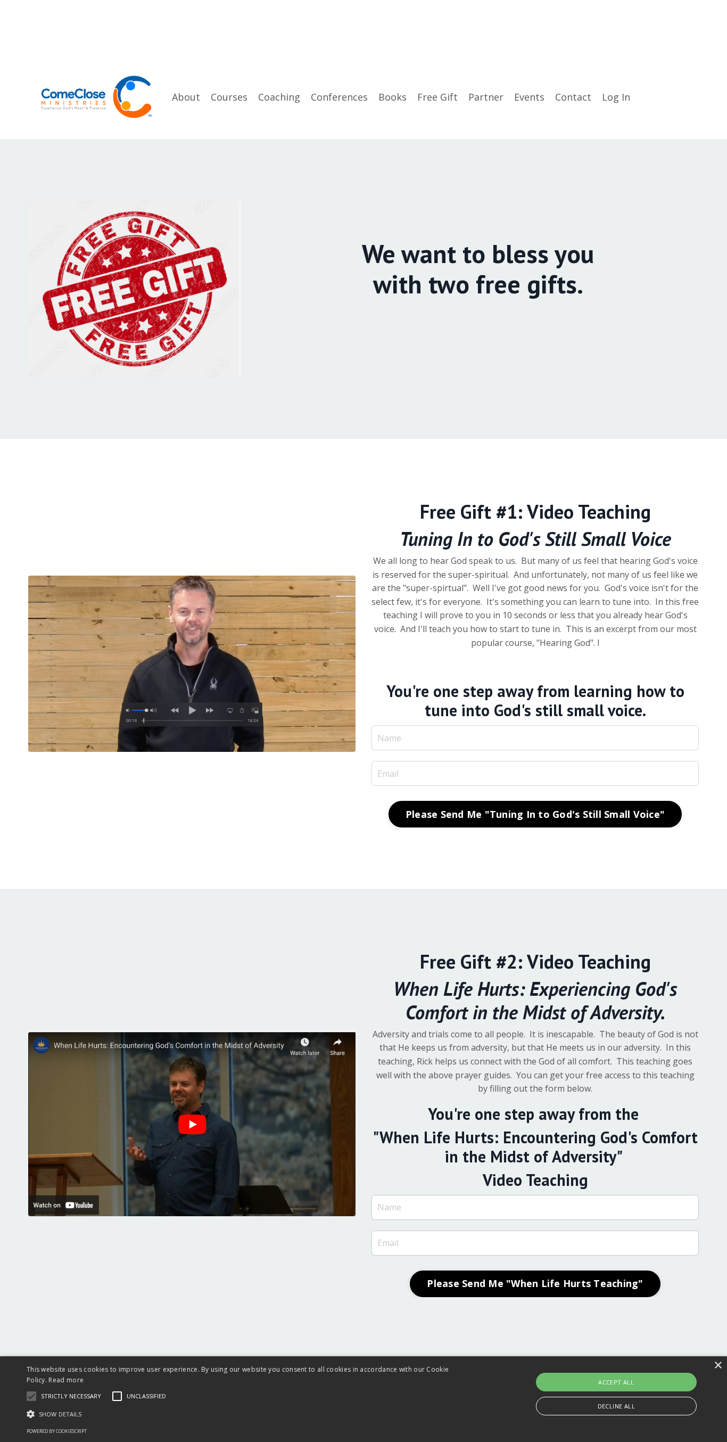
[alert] (363, 1399)
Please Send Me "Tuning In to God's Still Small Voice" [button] (535, 814)
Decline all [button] (616, 1406)
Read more (66, 1379)
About (186, 97)
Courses (229, 97)
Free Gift (437, 97)
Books (392, 97)
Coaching (279, 97)
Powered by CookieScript (57, 1431)
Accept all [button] (616, 1382)
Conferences (339, 97)
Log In (616, 97)
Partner (485, 97)
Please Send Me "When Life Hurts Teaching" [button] (535, 1283)
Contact (573, 97)
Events (529, 97)
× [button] (718, 1366)
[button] (246, 1413)
